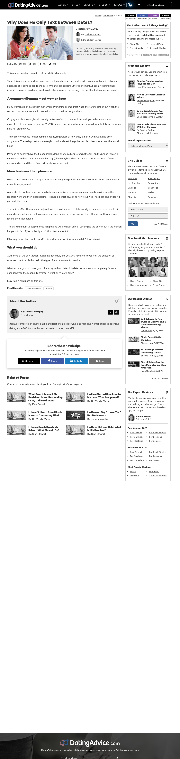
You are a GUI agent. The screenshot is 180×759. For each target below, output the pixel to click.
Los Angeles (134, 182)
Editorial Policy (156, 43)
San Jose (152, 196)
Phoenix (132, 196)
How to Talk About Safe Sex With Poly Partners (151, 125)
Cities (75, 4)
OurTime (134, 475)
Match (133, 471)
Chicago (132, 187)
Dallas (151, 192)
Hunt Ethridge (144, 86)
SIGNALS (48, 288)
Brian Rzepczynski (146, 116)
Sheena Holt (147, 343)
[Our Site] (139, 4)
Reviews (117, 4)
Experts (88, 4)
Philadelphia (154, 178)
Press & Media (136, 47)
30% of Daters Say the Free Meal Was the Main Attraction (153, 365)
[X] (110, 312)
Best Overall (136, 432)
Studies (103, 4)
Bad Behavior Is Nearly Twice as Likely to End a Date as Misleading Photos (153, 323)
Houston (132, 192)
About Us (134, 43)
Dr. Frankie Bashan (146, 130)
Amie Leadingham (145, 100)
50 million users (152, 35)
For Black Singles (157, 432)
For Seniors (154, 440)
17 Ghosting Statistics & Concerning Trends (153, 351)
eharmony (154, 471)
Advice (62, 4)
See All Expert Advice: (139, 140)
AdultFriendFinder (158, 475)
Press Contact (159, 284)
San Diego (153, 187)
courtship (45, 226)
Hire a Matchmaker (139, 284)
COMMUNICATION (33, 288)
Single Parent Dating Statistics (151, 338)
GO (132, 223)
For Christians (137, 460)
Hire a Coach (136, 280)
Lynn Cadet (146, 330)
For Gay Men (136, 436)
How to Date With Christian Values (151, 96)
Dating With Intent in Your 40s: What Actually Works (150, 112)
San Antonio (154, 182)
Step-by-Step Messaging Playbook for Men (150, 82)
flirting (65, 196)
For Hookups (136, 440)
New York (132, 178)
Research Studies (157, 47)
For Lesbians (155, 436)
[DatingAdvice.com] (28, 5)
